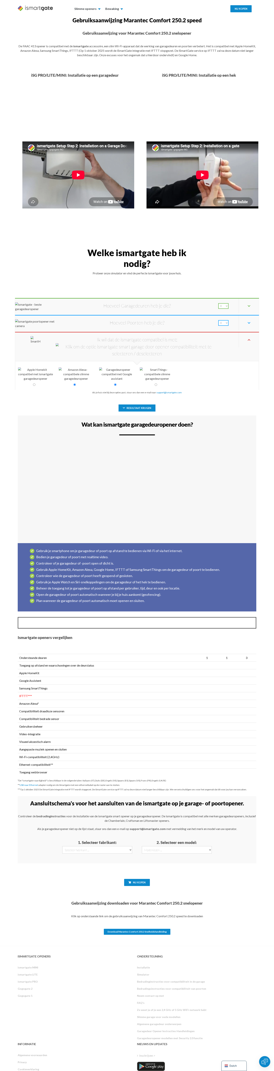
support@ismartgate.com (169, 392)
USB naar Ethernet (29, 785)
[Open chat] (264, 1061)
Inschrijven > (147, 1055)
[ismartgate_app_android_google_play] (151, 1066)
